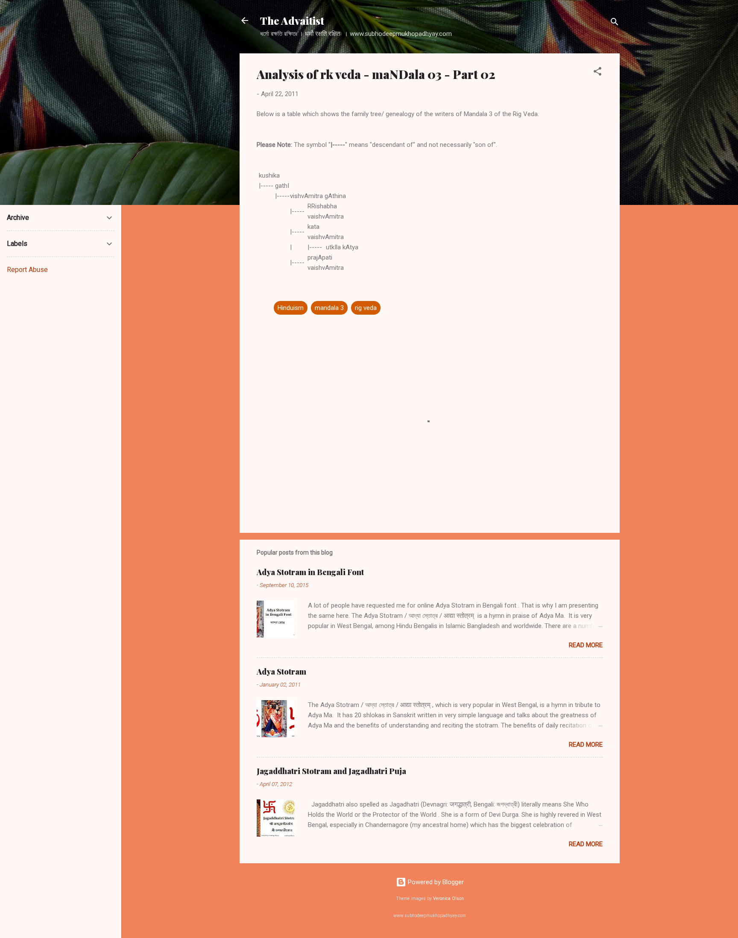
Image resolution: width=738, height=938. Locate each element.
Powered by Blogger (435, 882)
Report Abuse (27, 270)
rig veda (366, 308)
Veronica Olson (448, 898)
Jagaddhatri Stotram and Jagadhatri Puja (331, 771)
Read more (586, 645)
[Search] (614, 23)
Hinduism (291, 308)
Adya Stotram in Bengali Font (310, 572)
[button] (597, 72)
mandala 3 (329, 308)
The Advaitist (292, 20)
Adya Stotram (281, 671)
